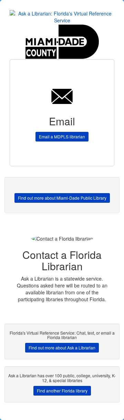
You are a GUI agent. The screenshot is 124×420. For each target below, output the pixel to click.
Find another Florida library (62, 390)
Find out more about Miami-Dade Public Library (62, 198)
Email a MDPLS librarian (62, 136)
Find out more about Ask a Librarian (62, 347)
